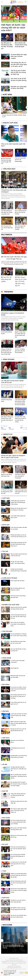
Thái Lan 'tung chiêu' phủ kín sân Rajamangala (20, 159)
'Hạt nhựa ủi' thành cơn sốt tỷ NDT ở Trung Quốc (20, 476)
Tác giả (5, 551)
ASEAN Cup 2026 (10, 123)
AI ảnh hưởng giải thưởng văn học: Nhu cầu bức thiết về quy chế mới (18, 616)
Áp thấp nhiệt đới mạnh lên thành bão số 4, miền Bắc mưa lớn (18, 769)
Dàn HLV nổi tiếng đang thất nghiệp (6, 279)
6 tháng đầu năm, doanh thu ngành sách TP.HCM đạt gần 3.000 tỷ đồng (18, 502)
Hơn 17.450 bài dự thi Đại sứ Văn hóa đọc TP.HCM (20, 212)
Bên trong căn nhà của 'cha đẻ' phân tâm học (7, 227)
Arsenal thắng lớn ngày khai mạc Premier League (19, 56)
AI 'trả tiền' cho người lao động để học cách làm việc (7, 491)
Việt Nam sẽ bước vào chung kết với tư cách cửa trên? (13, 27)
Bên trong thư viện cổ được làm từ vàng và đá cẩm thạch (21, 44)
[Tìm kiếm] (25, 2)
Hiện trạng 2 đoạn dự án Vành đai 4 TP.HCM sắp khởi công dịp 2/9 (21, 281)
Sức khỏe (6, 818)
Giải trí (5, 791)
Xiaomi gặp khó (15, 668)
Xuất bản (7, 95)
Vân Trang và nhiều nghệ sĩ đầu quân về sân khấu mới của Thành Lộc (19, 810)
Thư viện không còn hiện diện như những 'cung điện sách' (6, 212)
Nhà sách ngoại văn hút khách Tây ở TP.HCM (20, 227)
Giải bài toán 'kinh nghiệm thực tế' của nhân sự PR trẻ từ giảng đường (19, 890)
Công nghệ (6, 658)
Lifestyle (7, 434)
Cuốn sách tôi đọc (9, 578)
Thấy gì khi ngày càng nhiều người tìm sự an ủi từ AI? (21, 491)
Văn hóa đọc (9, 169)
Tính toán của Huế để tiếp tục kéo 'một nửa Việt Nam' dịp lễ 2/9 (18, 848)
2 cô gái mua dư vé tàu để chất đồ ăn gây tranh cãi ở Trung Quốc (18, 864)
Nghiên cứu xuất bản (10, 605)
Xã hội (4, 764)
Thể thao (5, 738)
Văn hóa (5, 711)
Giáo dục (5, 897)
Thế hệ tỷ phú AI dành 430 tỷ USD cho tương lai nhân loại (18, 72)
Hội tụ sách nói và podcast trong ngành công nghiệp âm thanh (18, 624)
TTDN (4, 871)
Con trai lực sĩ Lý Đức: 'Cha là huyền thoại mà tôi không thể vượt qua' (18, 689)
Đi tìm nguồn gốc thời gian (17, 580)
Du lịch (5, 844)
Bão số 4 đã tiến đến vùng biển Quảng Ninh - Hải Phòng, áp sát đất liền (19, 776)
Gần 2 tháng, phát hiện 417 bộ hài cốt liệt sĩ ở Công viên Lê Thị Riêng (18, 696)
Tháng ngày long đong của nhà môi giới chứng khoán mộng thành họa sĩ (19, 544)
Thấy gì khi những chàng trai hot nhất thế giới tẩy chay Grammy (18, 795)
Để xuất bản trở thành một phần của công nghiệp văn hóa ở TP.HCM (18, 723)
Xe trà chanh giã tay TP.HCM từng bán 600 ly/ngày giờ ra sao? (18, 856)
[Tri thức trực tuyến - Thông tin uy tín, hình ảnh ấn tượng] (17, 2)
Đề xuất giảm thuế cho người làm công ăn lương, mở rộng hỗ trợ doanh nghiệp (19, 784)
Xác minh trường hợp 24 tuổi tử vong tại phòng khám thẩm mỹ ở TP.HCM (18, 822)
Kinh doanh (8, 359)
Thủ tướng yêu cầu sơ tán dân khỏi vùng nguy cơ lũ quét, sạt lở (19, 64)
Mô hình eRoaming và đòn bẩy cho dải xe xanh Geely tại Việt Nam (18, 883)
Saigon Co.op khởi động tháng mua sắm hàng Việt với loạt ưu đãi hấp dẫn (18, 875)
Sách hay (5, 525)
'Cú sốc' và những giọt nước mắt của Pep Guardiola (20, 350)
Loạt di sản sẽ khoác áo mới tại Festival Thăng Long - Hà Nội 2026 (19, 715)
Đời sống (5, 684)
